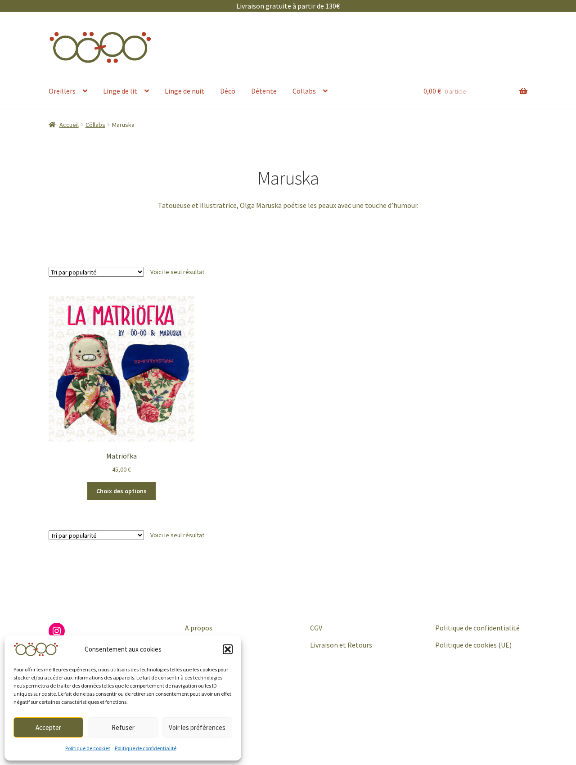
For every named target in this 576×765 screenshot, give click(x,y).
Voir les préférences (197, 727)
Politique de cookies (87, 748)
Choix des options (121, 491)
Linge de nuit (184, 90)
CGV (316, 627)
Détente (264, 90)
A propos (198, 627)
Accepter (48, 727)
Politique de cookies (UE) (473, 644)
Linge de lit (120, 90)
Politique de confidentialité (145, 748)
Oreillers (62, 90)
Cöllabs (304, 90)
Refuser (123, 727)
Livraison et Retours (341, 644)
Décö (227, 90)
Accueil (69, 125)
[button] (227, 649)
